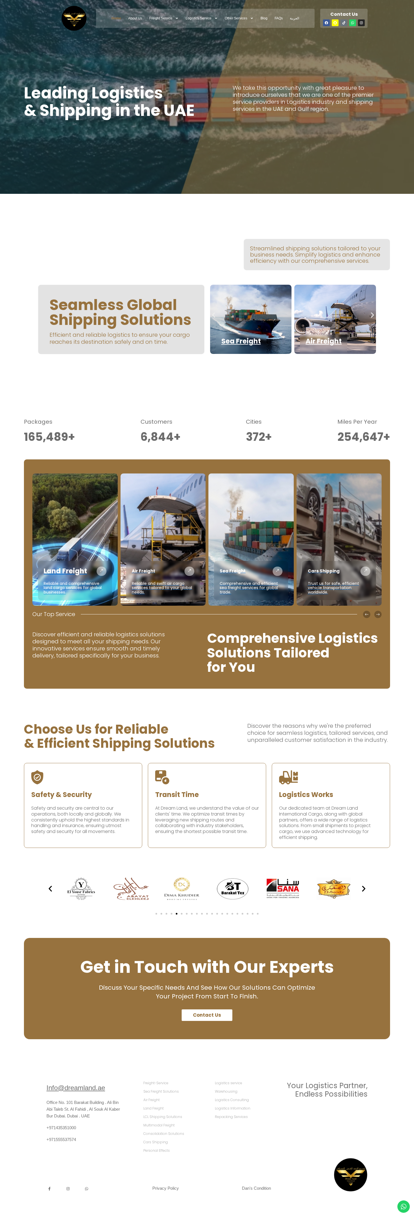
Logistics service (199, 18)
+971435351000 (61, 1127)
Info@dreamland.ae (75, 1088)
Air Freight (324, 341)
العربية (294, 18)
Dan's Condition (256, 1188)
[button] (213, 315)
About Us (135, 18)
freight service (160, 18)
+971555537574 (61, 1139)
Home (116, 18)
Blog (264, 18)
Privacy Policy (165, 1188)
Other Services (236, 18)
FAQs (279, 18)
